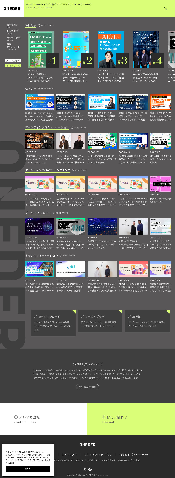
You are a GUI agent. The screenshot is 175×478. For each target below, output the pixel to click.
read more (47, 25)
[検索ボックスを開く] (169, 8)
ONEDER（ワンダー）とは (98, 454)
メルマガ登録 (13, 60)
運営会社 (125, 454)
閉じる (28, 468)
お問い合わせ (13, 65)
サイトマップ (69, 454)
